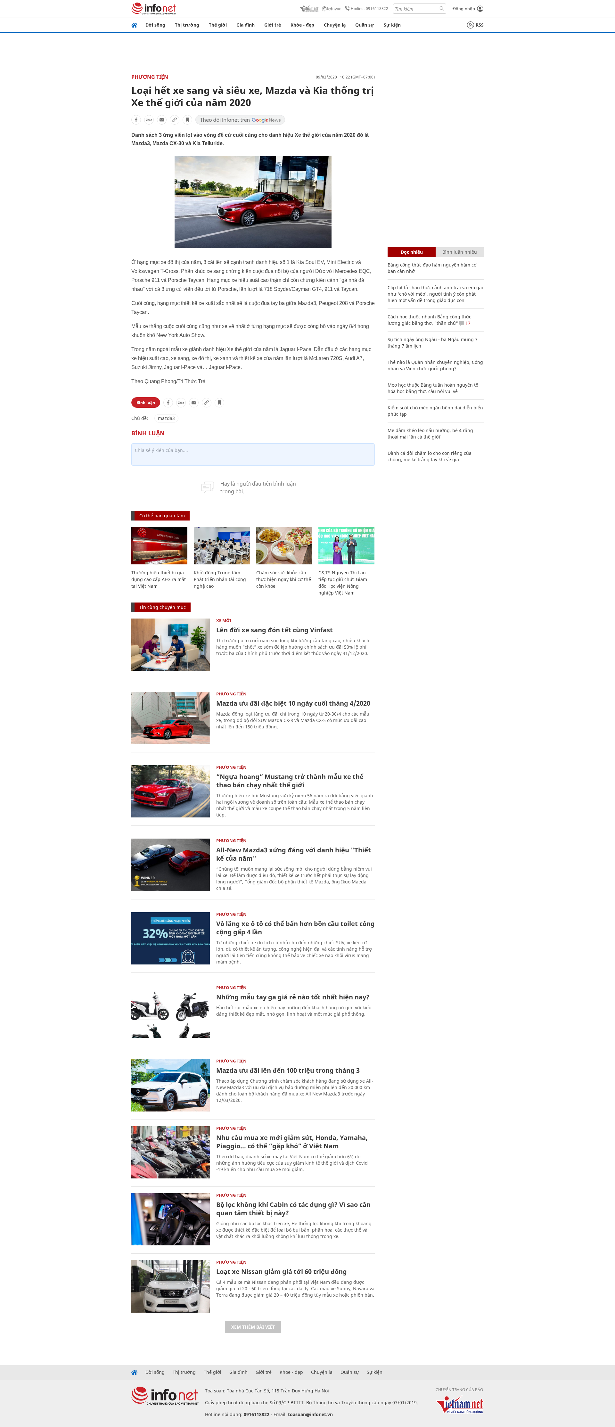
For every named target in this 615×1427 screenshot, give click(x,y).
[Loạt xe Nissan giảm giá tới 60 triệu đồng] (170, 1286)
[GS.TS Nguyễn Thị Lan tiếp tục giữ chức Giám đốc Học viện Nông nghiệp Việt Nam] (346, 545)
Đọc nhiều (412, 252)
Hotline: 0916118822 (369, 8)
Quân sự (364, 25)
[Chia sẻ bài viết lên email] (162, 120)
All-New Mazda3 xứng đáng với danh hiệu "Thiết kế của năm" (293, 854)
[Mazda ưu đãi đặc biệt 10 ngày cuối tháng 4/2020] (170, 718)
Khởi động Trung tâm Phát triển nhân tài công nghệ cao (220, 579)
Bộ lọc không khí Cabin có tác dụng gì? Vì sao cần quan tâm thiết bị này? (293, 1208)
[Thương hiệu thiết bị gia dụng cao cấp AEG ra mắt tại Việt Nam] (159, 545)
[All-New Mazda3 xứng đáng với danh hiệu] (170, 865)
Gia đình (245, 25)
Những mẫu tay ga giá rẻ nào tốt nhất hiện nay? (293, 997)
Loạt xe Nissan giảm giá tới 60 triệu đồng (281, 1271)
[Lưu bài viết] (187, 120)
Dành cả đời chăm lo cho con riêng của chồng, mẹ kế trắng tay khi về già (430, 456)
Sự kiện (392, 25)
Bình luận (145, 402)
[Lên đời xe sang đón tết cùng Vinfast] (170, 645)
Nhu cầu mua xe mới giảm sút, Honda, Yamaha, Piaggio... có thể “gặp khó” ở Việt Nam (292, 1141)
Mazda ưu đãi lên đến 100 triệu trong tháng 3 (288, 1070)
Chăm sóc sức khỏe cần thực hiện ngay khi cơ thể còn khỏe (283, 579)
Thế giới (218, 25)
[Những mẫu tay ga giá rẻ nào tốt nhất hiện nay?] (170, 1012)
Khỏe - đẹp (302, 25)
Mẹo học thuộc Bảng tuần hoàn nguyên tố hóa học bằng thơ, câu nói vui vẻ (433, 388)
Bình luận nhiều (459, 252)
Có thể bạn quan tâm (162, 516)
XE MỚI (223, 620)
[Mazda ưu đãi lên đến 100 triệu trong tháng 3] (170, 1085)
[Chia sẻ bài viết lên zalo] (149, 120)
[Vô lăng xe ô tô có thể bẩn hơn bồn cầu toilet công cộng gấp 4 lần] (170, 938)
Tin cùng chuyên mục (162, 607)
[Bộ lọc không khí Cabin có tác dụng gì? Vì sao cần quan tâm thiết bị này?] (170, 1219)
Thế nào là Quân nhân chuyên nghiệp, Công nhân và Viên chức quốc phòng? (435, 365)
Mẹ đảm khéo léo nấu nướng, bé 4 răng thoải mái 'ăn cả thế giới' (430, 433)
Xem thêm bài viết (253, 1327)
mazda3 (166, 418)
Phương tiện (149, 76)
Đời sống (155, 25)
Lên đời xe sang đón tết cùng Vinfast (274, 630)
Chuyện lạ (335, 25)
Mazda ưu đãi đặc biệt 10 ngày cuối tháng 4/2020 (293, 703)
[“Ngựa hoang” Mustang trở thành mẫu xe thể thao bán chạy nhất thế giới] (170, 791)
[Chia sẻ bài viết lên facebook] (136, 120)
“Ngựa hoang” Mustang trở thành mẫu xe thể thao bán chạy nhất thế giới (290, 780)
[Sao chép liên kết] (174, 120)
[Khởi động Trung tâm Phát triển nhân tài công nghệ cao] (222, 545)
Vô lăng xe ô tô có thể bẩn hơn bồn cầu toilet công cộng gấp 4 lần (295, 927)
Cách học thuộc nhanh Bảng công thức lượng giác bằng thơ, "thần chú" (429, 320)
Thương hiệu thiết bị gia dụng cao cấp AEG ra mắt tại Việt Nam (158, 579)
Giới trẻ (272, 25)
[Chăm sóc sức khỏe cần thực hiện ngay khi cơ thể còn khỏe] (284, 545)
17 (467, 323)
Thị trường (187, 25)
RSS (480, 25)
